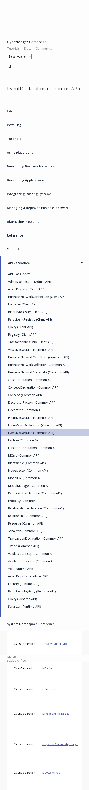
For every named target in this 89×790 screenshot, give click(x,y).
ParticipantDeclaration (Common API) (35, 493)
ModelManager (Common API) (30, 485)
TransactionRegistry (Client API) (30, 342)
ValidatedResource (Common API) (32, 561)
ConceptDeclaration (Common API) (33, 387)
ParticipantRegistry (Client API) (30, 319)
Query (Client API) (20, 327)
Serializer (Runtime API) (24, 606)
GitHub (11, 657)
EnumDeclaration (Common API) (31, 418)
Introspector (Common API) (28, 470)
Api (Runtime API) (20, 569)
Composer (26, 42)
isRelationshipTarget (55, 714)
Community (44, 48)
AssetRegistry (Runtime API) (28, 576)
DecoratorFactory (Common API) (31, 402)
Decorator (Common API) (26, 410)
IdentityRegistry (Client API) (27, 312)
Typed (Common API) (23, 546)
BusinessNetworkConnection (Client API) (37, 297)
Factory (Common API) (24, 440)
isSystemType (51, 772)
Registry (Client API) (22, 334)
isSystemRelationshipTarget (60, 744)
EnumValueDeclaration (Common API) (35, 425)
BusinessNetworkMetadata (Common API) (38, 372)
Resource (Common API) (25, 523)
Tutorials (13, 48)
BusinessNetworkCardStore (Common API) (38, 357)
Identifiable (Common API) (27, 463)
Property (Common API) (25, 501)
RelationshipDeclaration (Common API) (36, 508)
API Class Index (19, 274)
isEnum (47, 668)
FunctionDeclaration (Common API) (33, 448)
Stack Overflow (16, 660)
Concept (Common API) (25, 395)
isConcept (48, 689)
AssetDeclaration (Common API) (31, 350)
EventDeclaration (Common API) (31, 433)
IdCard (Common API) (23, 455)
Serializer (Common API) (25, 531)
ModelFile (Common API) (26, 478)
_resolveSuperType (55, 644)
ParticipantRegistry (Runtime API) (32, 591)
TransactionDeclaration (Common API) (35, 538)
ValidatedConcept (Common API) (32, 553)
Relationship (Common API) (27, 516)
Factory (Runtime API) (23, 584)
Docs (27, 48)
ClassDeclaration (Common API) (31, 380)
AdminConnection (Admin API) (29, 282)
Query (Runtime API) (22, 599)
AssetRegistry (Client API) (26, 289)
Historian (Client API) (23, 304)
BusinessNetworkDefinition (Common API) (38, 365)
